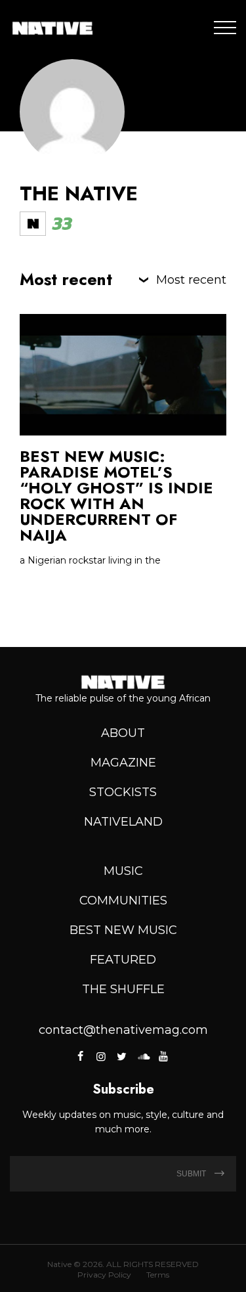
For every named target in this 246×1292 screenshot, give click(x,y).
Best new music (123, 930)
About (123, 733)
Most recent (191, 280)
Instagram (101, 1056)
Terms (157, 1275)
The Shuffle (123, 989)
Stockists (123, 792)
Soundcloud (142, 1056)
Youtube (163, 1056)
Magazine (123, 762)
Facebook (81, 1056)
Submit (192, 1173)
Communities (123, 900)
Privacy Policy (104, 1275)
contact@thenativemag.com (123, 1030)
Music (123, 871)
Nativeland (123, 821)
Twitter (122, 1056)
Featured (123, 959)
